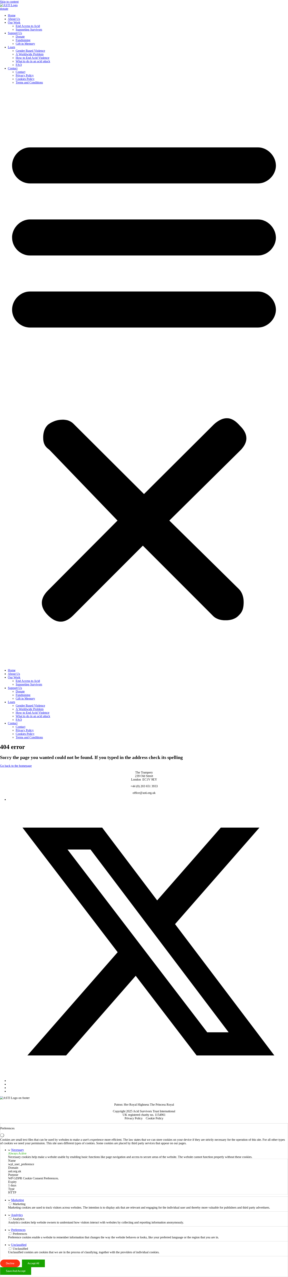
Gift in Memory (25, 43)
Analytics (17, 1215)
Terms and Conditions (29, 82)
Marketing (17, 1200)
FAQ (19, 64)
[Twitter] (148, 1080)
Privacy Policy (25, 75)
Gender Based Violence (30, 50)
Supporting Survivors (29, 29)
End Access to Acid (28, 26)
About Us (14, 19)
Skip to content (9, 1)
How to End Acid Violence (32, 57)
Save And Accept (15, 1271)
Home (11, 15)
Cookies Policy (25, 79)
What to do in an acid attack (33, 61)
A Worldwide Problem (29, 54)
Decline (10, 1263)
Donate (20, 36)
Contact (12, 68)
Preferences (18, 1230)
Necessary (17, 1150)
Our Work (14, 22)
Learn (11, 47)
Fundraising (23, 40)
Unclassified (18, 1244)
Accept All (33, 1263)
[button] (144, 376)
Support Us (15, 33)
